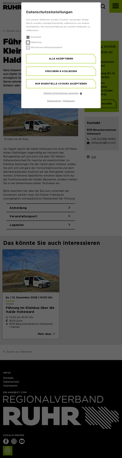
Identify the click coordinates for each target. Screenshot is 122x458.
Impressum (69, 101)
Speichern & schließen (61, 71)
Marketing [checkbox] (36, 42)
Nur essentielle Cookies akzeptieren (61, 83)
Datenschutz (54, 101)
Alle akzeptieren (61, 58)
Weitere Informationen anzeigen (61, 93)
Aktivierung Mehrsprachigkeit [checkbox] (46, 47)
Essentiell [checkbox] (36, 37)
